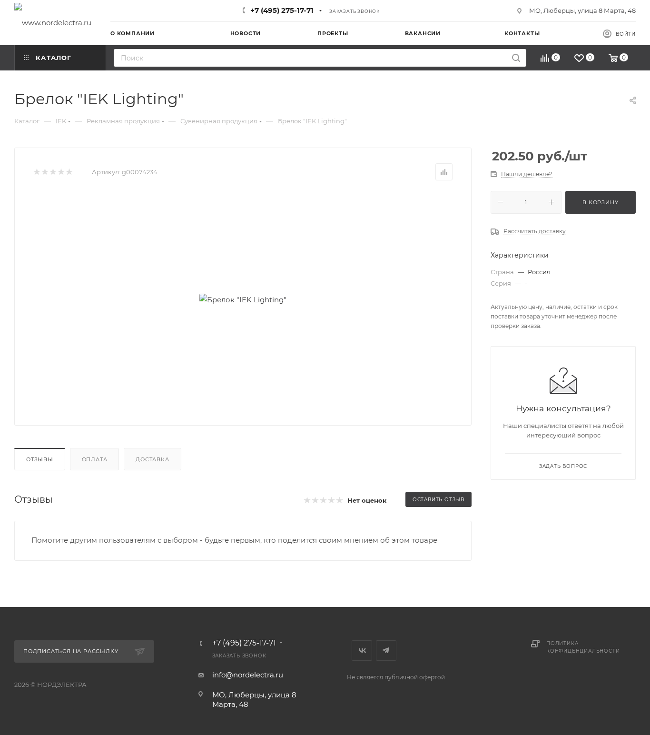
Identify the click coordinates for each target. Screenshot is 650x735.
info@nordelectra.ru (247, 674)
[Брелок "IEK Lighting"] (243, 299)
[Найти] (516, 58)
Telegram (386, 650)
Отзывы (39, 459)
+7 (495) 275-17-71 (282, 10)
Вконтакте (362, 650)
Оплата (95, 459)
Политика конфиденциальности (583, 647)
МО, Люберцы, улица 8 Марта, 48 (582, 10)
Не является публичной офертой (396, 677)
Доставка (152, 459)
